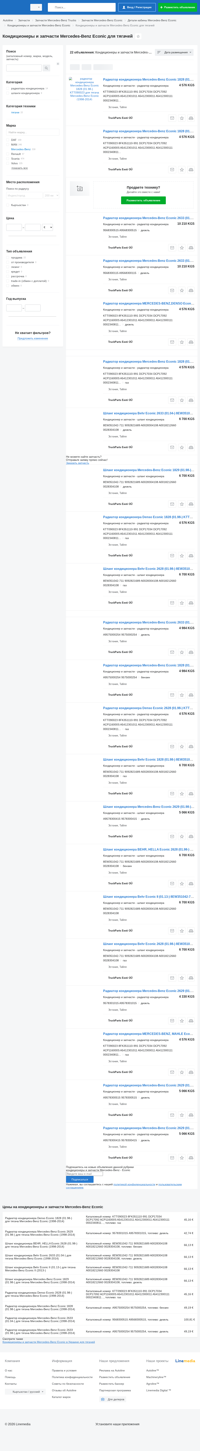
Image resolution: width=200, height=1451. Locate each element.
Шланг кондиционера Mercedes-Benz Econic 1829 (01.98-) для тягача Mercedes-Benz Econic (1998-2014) (40, 1281)
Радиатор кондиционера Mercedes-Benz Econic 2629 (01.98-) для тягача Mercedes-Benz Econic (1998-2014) (40, 1233)
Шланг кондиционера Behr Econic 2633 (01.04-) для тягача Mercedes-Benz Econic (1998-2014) (38, 1257)
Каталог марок (61, 1397)
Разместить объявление (143, 200)
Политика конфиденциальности (72, 1377)
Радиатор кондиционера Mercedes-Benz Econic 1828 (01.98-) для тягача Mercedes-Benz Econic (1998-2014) (40, 1307)
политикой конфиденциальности (134, 1184)
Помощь (10, 1377)
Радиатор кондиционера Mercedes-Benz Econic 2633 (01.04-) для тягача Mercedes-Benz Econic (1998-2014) (40, 1319)
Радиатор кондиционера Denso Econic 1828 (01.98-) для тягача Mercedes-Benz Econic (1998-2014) (38, 1220)
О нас (8, 1370)
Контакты (11, 1383)
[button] (181, 118)
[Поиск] (51, 7)
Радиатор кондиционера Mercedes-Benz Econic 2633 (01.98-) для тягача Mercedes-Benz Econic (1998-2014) (40, 1331)
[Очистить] (58, 63)
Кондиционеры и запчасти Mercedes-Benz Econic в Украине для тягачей (49, 1342)
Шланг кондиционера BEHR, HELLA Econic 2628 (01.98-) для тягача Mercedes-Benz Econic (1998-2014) (41, 1245)
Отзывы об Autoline (64, 1390)
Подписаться (79, 1179)
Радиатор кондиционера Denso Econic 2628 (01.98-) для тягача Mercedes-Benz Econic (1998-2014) (38, 1294)
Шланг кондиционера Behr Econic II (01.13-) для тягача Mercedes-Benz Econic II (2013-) (40, 1269)
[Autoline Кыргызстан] (14, 7)
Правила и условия (64, 1370)
